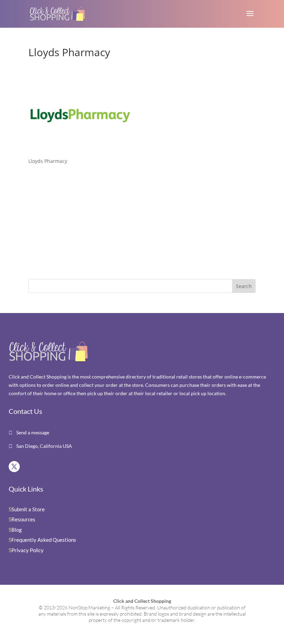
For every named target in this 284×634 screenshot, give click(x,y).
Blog (16, 530)
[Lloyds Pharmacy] (80, 148)
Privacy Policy (27, 550)
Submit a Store (28, 509)
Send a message (32, 432)
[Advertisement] (71, 223)
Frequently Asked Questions (43, 540)
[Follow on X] (14, 466)
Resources (23, 519)
